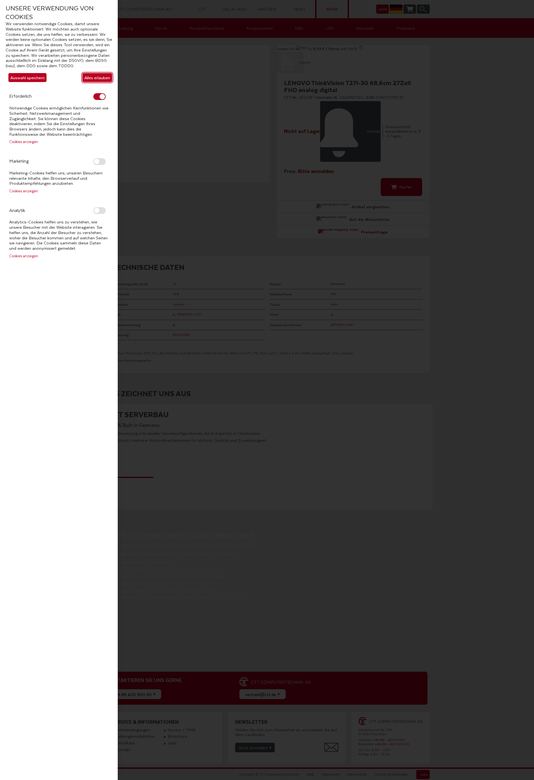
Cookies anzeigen (23, 142)
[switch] (99, 96)
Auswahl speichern (27, 77)
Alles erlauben (97, 77)
